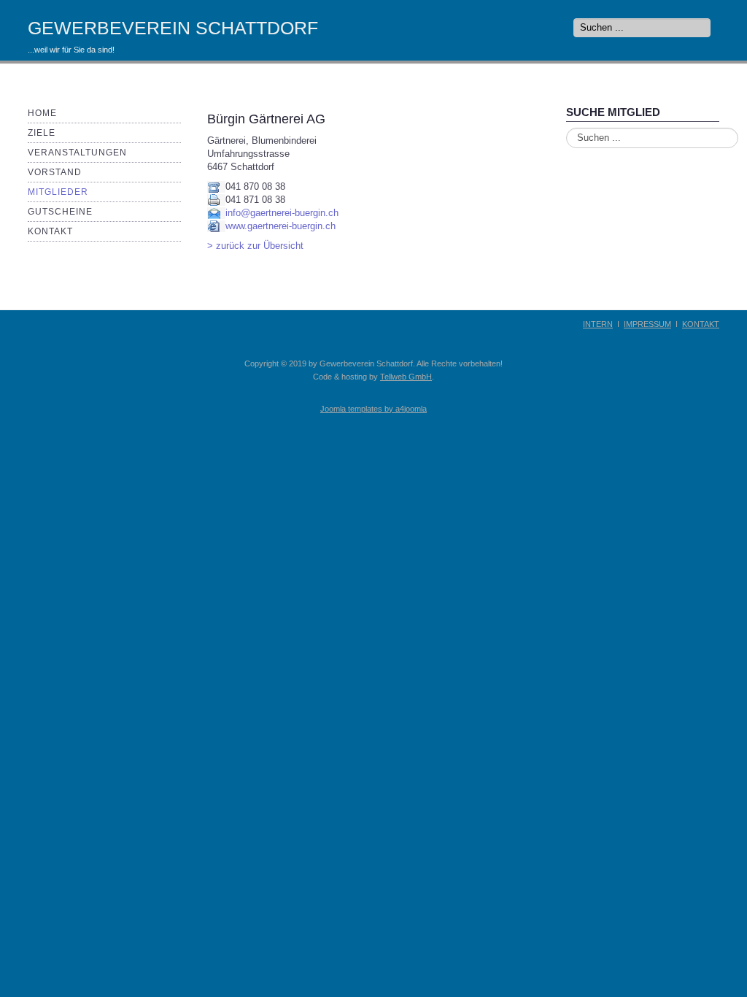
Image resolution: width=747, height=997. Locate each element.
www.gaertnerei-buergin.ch (280, 225)
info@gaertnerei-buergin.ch (281, 212)
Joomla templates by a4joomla (373, 408)
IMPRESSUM (647, 324)
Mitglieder (58, 192)
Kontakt (50, 231)
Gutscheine (60, 212)
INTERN (598, 324)
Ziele (41, 133)
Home (42, 113)
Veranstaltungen (77, 152)
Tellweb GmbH (406, 376)
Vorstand (55, 172)
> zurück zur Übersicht (255, 245)
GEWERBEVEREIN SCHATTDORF (173, 28)
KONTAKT (700, 324)
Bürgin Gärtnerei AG (266, 119)
